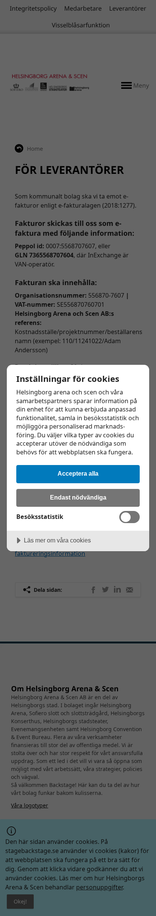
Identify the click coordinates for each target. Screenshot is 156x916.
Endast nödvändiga (78, 497)
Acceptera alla (78, 473)
